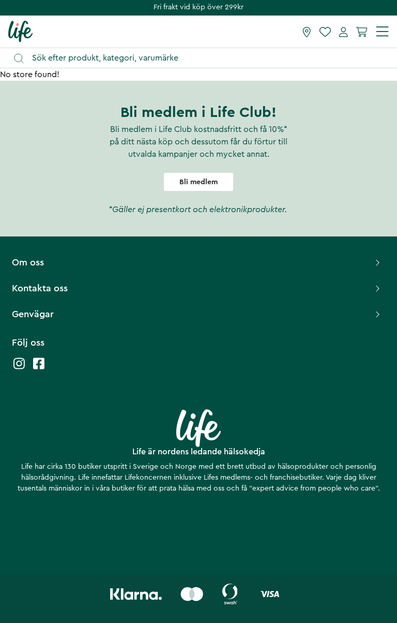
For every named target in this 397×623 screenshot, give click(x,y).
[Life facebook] (38, 368)
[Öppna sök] (203, 58)
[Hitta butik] (306, 31)
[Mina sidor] (343, 31)
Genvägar (33, 314)
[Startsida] (20, 31)
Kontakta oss (40, 288)
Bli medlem (198, 182)
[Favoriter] (325, 31)
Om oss (28, 262)
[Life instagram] (19, 368)
